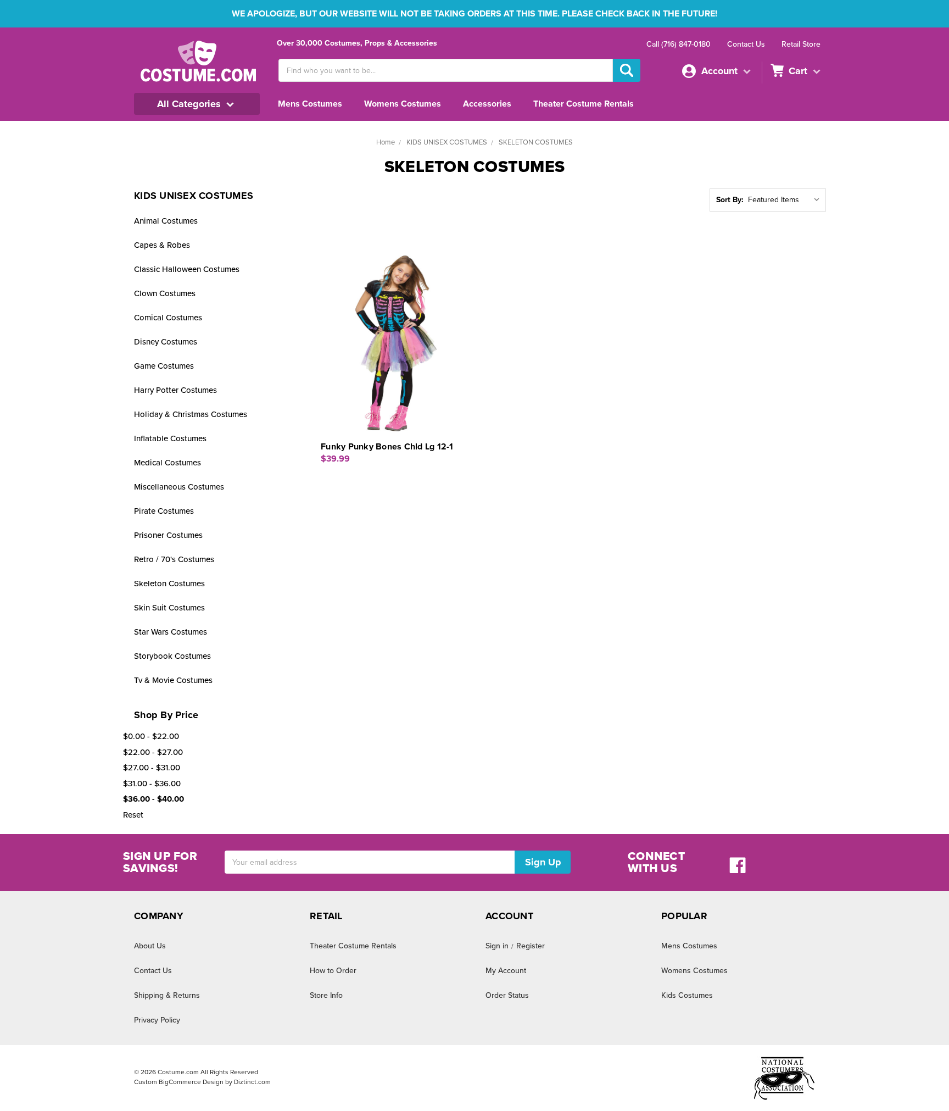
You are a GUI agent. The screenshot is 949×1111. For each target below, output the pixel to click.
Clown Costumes (165, 293)
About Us (150, 946)
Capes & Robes (162, 245)
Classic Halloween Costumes (186, 269)
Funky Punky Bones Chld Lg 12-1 (387, 446)
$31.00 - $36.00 (152, 783)
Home (385, 142)
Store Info (326, 995)
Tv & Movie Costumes (173, 680)
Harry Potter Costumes (175, 390)
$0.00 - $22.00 (151, 736)
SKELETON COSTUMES (536, 142)
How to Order (333, 970)
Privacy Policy (157, 1020)
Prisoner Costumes (168, 535)
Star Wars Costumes (170, 632)
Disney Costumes (165, 342)
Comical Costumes (168, 318)
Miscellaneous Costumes (179, 487)
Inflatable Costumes (170, 438)
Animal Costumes (166, 221)
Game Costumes (164, 366)
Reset (133, 815)
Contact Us (746, 44)
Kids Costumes (687, 995)
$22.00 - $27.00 (153, 752)
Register (530, 946)
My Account (505, 970)
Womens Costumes (402, 103)
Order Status (507, 995)
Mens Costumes (310, 103)
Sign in (497, 946)
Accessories (487, 103)
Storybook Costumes (172, 656)
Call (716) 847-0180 (678, 44)
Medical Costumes (167, 463)
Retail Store (800, 44)
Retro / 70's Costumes (174, 559)
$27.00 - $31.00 (151, 768)
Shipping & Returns (167, 995)
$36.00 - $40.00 (153, 799)
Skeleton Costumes (169, 583)
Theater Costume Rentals (583, 103)
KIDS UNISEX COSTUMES (446, 142)
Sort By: (730, 199)
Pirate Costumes (164, 511)
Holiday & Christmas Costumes (190, 414)
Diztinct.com (252, 1082)
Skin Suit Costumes (169, 608)
